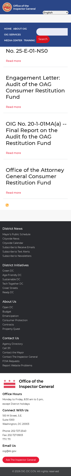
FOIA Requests (10, 361)
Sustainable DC (11, 279)
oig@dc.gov (9, 451)
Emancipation (10, 315)
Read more (13, 60)
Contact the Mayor (13, 352)
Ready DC (8, 292)
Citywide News (10, 238)
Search (43, 39)
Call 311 (6, 348)
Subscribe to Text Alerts (16, 251)
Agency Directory (12, 343)
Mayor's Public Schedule (16, 234)
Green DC (8, 270)
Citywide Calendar (12, 242)
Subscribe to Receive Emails (18, 247)
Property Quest (11, 328)
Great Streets (10, 288)
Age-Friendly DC (11, 275)
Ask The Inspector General (21, 459)
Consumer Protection (15, 320)
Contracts (8, 324)
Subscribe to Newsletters (16, 255)
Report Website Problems (17, 365)
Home (8, 28)
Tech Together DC (12, 283)
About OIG (20, 28)
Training (29, 40)
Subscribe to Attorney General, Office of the (7, 205)
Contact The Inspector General (20, 356)
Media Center (13, 40)
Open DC (7, 307)
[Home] (13, 7)
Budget (6, 311)
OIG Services (12, 34)
